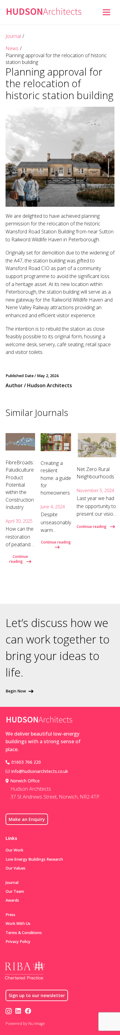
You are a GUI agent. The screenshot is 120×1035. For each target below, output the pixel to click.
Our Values (16, 868)
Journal (13, 36)
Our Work (14, 850)
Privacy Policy (18, 941)
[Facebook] (28, 1011)
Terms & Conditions (24, 932)
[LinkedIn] (18, 1011)
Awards (12, 900)
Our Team (15, 891)
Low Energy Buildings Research (34, 859)
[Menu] (106, 12)
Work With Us (18, 923)
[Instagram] (9, 1011)
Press (10, 914)
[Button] (95, 12)
